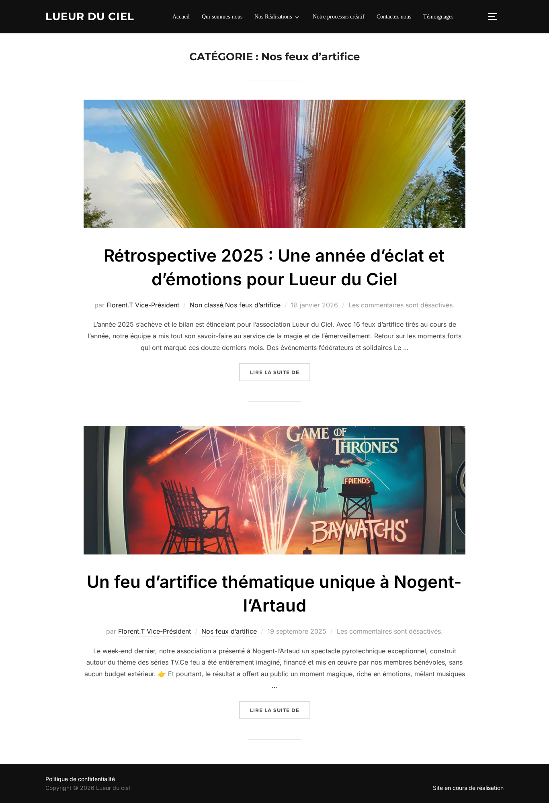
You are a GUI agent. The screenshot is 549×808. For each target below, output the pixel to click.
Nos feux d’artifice (253, 305)
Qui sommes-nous (222, 17)
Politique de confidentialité (80, 778)
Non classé (206, 305)
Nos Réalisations (273, 17)
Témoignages (438, 17)
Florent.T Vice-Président (143, 305)
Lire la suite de (280, 372)
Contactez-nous (394, 17)
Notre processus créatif (339, 17)
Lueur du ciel (89, 16)
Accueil (181, 17)
